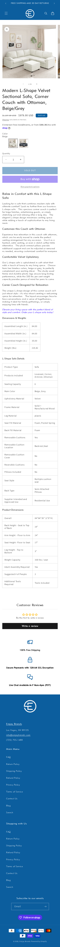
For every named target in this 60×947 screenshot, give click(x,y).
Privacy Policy (13, 785)
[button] (6, 13)
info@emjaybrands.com (18, 735)
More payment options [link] (30, 186)
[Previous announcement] (5, 3)
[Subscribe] (45, 906)
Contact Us (12, 798)
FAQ (8, 757)
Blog (8, 805)
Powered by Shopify (39, 941)
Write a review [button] (30, 625)
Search (9, 812)
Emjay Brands (14, 723)
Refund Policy (13, 778)
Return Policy (13, 764)
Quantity (6, 153)
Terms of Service (14, 791)
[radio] (13, 143)
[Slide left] (23, 84)
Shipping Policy (14, 771)
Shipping (5, 120)
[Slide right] (36, 84)
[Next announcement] (54, 3)
